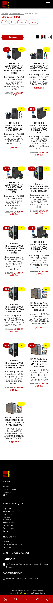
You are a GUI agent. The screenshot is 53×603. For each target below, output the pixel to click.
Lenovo (22, 22)
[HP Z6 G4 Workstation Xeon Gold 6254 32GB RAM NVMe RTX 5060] (14, 172)
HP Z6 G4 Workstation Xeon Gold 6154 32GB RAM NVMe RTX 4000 (39, 128)
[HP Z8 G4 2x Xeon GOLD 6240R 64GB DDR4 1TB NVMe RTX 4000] (39, 293)
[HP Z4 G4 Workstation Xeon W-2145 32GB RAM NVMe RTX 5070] (14, 113)
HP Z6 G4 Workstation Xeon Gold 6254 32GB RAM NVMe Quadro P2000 (14, 68)
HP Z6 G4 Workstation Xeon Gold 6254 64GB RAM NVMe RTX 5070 (39, 247)
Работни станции (16, 13)
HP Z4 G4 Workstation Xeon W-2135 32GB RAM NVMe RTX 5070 (39, 67)
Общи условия (9, 489)
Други (5, 531)
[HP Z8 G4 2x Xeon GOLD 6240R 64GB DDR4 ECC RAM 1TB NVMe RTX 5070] (14, 407)
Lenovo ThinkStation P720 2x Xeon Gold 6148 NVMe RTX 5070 (14, 364)
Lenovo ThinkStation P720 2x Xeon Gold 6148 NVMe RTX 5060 (14, 308)
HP (4, 22)
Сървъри (7, 508)
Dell (12, 22)
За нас (6, 486)
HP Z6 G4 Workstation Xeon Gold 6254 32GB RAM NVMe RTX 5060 (14, 187)
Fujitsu (33, 22)
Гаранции (7, 547)
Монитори (7, 519)
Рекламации (8, 541)
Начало (4, 13)
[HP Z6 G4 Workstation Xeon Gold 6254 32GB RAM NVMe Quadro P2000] (14, 53)
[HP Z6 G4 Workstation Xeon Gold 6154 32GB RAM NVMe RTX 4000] (39, 113)
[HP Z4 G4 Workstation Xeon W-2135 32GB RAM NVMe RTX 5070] (39, 53)
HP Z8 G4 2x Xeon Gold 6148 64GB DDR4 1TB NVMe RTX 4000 (39, 363)
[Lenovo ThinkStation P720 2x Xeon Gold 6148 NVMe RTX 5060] (14, 293)
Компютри (7, 514)
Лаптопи (6, 517)
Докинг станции (9, 528)
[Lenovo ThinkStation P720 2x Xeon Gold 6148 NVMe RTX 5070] (14, 350)
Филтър (13, 37)
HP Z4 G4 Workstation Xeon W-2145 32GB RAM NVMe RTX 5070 (14, 127)
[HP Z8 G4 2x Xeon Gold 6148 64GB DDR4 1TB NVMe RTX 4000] (39, 349)
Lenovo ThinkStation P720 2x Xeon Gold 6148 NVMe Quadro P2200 (14, 248)
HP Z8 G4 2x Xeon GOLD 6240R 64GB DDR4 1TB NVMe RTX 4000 (39, 307)
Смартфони (8, 525)
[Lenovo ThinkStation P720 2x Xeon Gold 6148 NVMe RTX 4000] (39, 173)
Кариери (7, 492)
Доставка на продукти (12, 544)
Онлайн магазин (23, 593)
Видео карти (8, 522)
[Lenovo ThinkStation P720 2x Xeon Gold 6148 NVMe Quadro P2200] (14, 232)
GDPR (5, 495)
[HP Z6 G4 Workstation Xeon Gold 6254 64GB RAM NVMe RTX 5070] (39, 232)
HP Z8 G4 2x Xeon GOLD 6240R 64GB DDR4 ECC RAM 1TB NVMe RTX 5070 (14, 421)
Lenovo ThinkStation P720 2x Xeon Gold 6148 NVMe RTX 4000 (39, 188)
